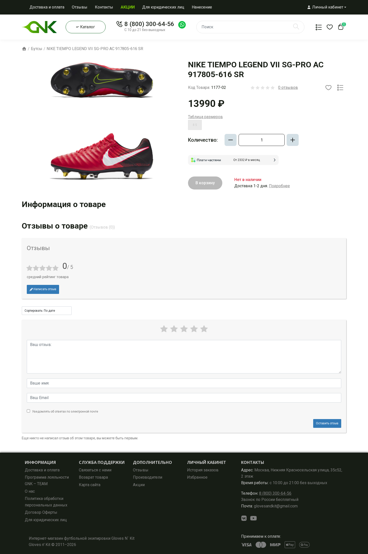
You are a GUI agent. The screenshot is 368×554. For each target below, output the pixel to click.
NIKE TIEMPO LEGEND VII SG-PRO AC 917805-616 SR (95, 48)
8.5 (195, 125)
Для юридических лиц (163, 7)
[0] (340, 28)
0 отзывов (288, 87)
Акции (139, 484)
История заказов (203, 470)
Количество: (203, 140)
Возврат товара (93, 477)
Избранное (197, 477)
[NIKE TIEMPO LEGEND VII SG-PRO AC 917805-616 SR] (101, 122)
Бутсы (36, 48)
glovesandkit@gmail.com (269, 506)
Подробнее (279, 185)
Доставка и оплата (47, 7)
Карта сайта (89, 484)
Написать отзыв (44, 289)
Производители (147, 477)
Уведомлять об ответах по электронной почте (65, 411)
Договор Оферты (41, 512)
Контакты (104, 7)
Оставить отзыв (327, 423)
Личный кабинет (206, 462)
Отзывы (79, 7)
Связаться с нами (95, 470)
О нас (30, 491)
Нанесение (202, 7)
